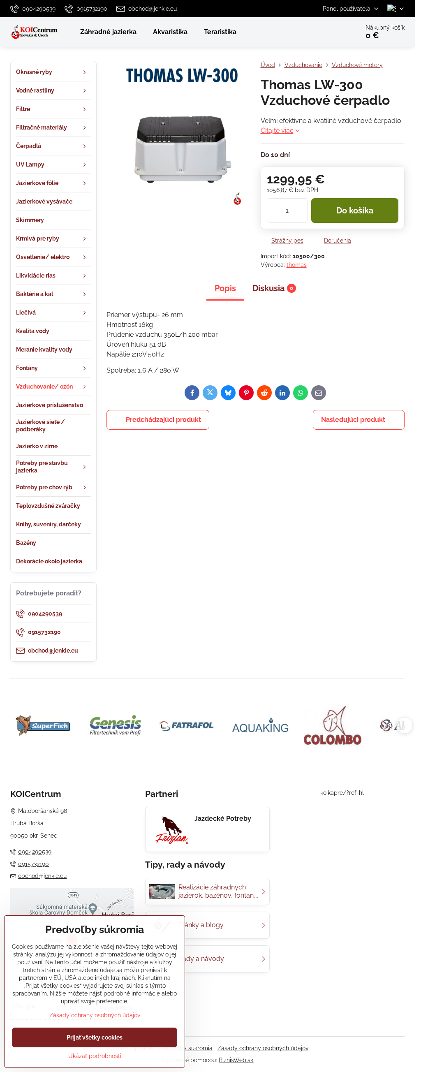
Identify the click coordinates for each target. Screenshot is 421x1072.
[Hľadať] (330, 32)
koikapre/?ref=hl (342, 793)
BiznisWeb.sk (236, 1060)
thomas (297, 265)
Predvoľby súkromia (186, 1048)
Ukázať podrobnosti (94, 1056)
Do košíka (354, 210)
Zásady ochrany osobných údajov (262, 1048)
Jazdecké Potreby (222, 818)
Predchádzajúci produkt (163, 420)
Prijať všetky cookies (95, 1037)
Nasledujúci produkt (353, 420)
